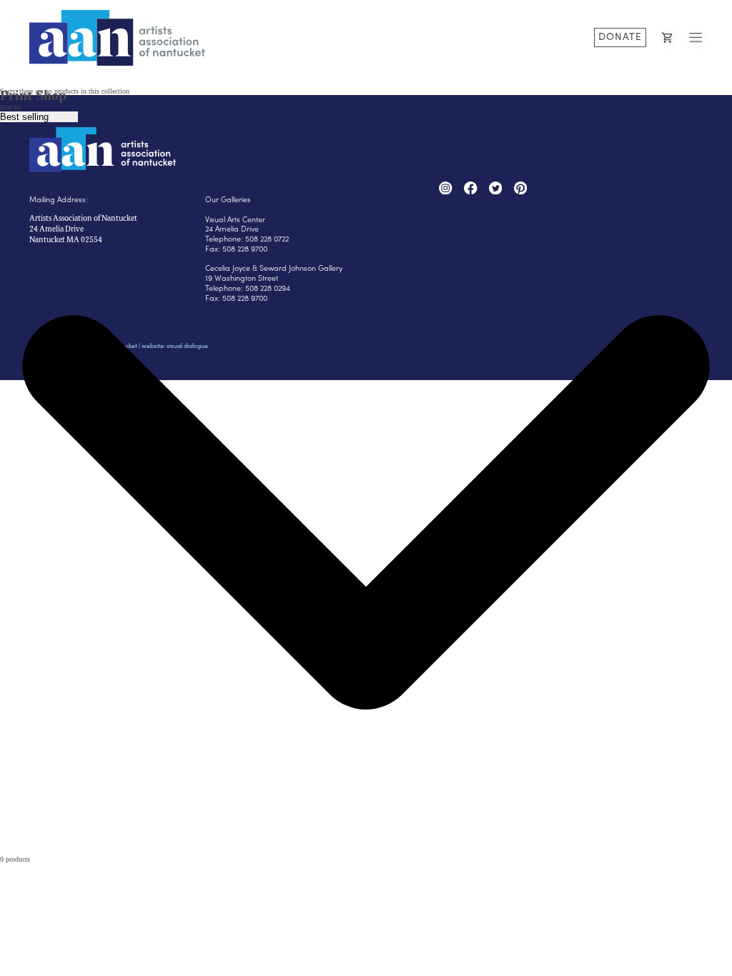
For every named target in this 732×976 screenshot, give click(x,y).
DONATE (620, 36)
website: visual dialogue (175, 345)
